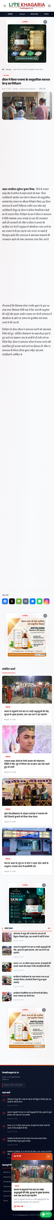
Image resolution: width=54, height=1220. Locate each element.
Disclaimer (7, 1182)
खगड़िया (10, 14)
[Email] (26, 601)
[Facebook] (5, 601)
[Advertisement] (27, 160)
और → (50, 928)
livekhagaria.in (10, 1073)
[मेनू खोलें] (49, 5)
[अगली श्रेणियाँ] (52, 14)
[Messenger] (33, 601)
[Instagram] (46, 601)
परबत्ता (46, 14)
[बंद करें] (48, 1156)
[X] (12, 601)
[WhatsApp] (39, 601)
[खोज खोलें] (4, 5)
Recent (22, 14)
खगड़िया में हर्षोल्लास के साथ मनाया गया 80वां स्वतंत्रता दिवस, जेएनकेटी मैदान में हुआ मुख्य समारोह (31, 980)
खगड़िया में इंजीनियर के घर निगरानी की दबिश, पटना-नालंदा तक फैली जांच (30, 995)
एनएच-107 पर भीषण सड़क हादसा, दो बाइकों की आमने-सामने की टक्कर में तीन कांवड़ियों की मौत (32, 965)
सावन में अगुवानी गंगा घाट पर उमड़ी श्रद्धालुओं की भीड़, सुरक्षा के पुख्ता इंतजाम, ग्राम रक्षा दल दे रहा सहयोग (31, 950)
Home (5, 1200)
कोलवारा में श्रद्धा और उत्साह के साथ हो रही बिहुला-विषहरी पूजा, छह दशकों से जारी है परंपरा (31, 935)
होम (3, 69)
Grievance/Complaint (11, 1191)
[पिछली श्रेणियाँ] (2, 14)
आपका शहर (34, 14)
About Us (6, 1172)
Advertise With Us (10, 1177)
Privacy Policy (8, 1196)
